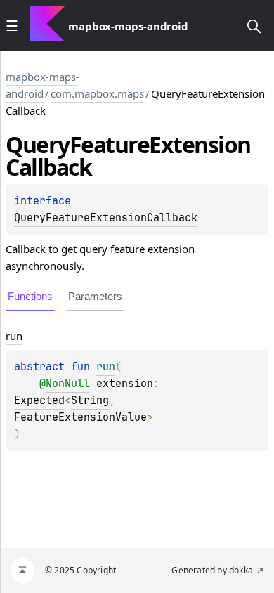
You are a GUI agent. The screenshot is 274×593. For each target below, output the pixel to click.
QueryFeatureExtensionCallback (105, 218)
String (90, 400)
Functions (30, 296)
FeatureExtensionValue (80, 417)
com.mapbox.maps (97, 93)
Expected (39, 400)
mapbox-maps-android (42, 85)
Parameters (95, 296)
